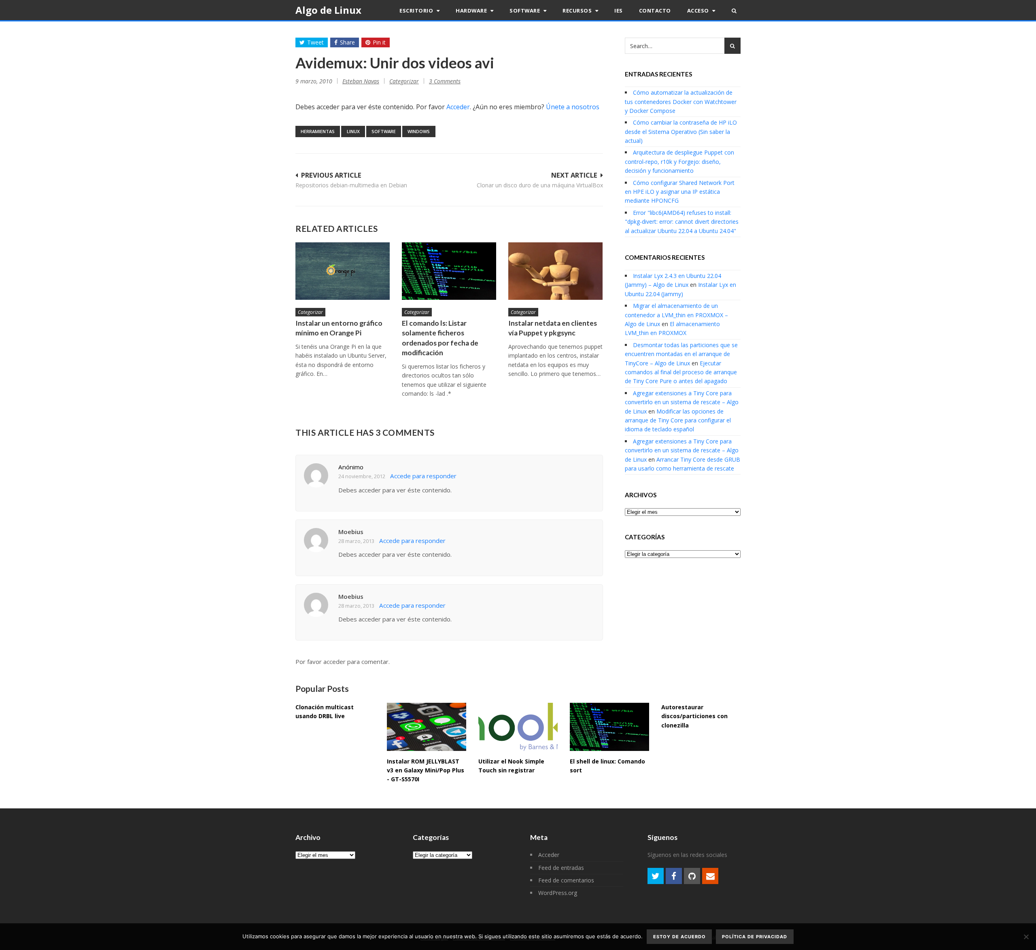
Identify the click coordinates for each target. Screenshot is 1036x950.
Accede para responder (423, 476)
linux (353, 131)
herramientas (318, 131)
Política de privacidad (754, 936)
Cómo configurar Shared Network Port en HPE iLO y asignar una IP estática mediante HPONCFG (680, 192)
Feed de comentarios (566, 880)
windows (419, 131)
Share (347, 42)
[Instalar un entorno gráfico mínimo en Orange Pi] (342, 270)
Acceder (458, 106)
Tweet (315, 42)
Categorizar (404, 81)
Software (525, 10)
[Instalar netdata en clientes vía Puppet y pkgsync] (555, 270)
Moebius (350, 532)
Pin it (379, 42)
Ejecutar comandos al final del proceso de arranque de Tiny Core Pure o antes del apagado (681, 372)
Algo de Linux (328, 10)
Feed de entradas (561, 868)
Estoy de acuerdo (679, 936)
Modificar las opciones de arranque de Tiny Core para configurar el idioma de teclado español (678, 420)
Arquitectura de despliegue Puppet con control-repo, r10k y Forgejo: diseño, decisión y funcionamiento (679, 161)
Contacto (655, 10)
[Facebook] (674, 876)
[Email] (710, 876)
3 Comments (445, 81)
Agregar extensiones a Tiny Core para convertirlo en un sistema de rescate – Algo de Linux (682, 402)
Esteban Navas (360, 81)
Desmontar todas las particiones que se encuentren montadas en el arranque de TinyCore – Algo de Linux (681, 354)
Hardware (472, 10)
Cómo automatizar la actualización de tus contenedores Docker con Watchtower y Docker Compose (681, 102)
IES (618, 10)
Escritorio (417, 10)
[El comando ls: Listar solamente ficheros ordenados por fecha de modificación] (449, 270)
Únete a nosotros (572, 106)
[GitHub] (692, 876)
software (384, 131)
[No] (1026, 937)
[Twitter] (656, 876)
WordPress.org (557, 893)
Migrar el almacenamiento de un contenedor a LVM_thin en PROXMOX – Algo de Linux (676, 315)
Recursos (578, 10)
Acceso (699, 10)
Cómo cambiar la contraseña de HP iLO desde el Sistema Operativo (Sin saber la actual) (681, 131)
